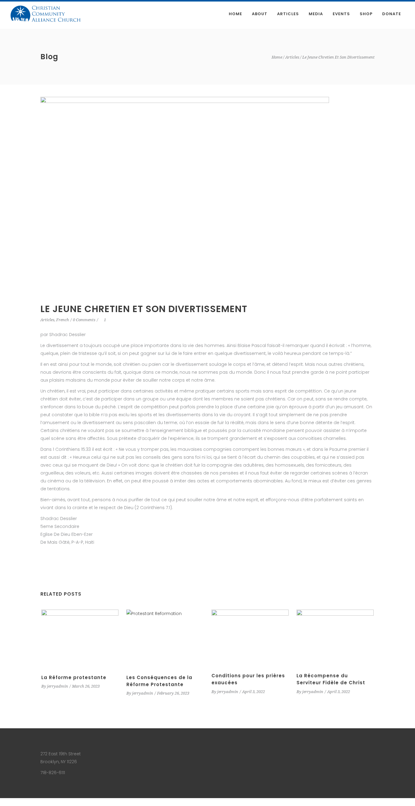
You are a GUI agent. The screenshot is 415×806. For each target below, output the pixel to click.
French (62, 320)
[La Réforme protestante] (79, 639)
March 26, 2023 (86, 686)
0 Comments (84, 320)
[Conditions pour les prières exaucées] (250, 638)
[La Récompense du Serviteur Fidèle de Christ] (335, 638)
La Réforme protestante (73, 677)
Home (277, 57)
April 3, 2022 (253, 691)
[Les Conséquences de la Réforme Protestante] (165, 639)
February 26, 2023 (173, 693)
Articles (292, 57)
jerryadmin (57, 686)
